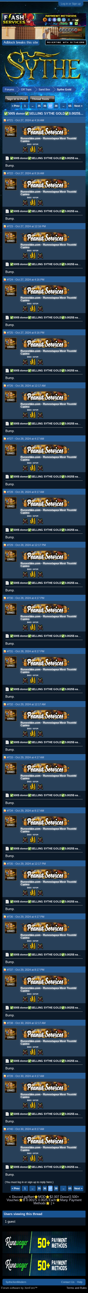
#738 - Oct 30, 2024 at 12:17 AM (26, 1022)
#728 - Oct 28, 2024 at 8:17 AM (25, 491)
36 (44, 105)
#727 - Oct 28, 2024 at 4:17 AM (25, 438)
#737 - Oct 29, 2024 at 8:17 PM (25, 969)
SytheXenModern (16, 1282)
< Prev (16, 105)
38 (56, 105)
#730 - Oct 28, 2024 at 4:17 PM (25, 598)
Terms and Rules (76, 1287)
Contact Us (68, 1282)
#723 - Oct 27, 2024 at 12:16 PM (26, 226)
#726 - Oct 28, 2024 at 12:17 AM (26, 385)
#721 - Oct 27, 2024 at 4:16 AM (25, 120)
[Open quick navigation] (82, 89)
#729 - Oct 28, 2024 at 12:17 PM (26, 544)
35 (39, 105)
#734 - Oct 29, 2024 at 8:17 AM (25, 810)
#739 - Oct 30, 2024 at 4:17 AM (25, 1076)
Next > (78, 105)
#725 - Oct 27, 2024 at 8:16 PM (25, 332)
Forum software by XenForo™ (19, 1287)
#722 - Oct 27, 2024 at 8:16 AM (25, 173)
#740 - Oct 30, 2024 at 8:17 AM (25, 1129)
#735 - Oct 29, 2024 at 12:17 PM (26, 863)
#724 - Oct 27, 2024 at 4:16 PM (25, 279)
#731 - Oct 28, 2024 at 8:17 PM (25, 651)
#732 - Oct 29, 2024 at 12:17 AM (26, 704)
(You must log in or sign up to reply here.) (29, 1182)
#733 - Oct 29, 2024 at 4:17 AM (25, 757)
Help (79, 1282)
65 (69, 105)
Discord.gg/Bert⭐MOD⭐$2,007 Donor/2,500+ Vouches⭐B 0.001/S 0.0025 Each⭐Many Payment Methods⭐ (44, 1200)
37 (50, 105)
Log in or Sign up (71, 3)
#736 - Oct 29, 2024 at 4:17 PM (25, 916)
